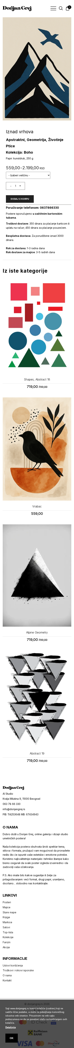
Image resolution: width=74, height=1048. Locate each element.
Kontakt (7, 980)
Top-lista (8, 932)
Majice (6, 907)
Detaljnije (10, 1027)
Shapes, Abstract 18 (37, 379)
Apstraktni (15, 140)
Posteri (7, 902)
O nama (7, 975)
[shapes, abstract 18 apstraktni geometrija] (37, 325)
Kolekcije (8, 937)
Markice (7, 922)
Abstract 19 (37, 753)
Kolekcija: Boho (19, 152)
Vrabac (37, 506)
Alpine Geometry (37, 632)
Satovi (6, 927)
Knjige (6, 917)
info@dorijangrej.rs (14, 809)
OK (11, 1038)
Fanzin (6, 942)
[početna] (17, 8)
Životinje (55, 140)
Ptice (10, 146)
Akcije (6, 947)
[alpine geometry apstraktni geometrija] (37, 575)
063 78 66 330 (11, 803)
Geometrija (36, 140)
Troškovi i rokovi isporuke (18, 970)
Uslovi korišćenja (13, 965)
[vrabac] (37, 449)
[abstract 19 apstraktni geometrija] (37, 699)
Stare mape (9, 912)
